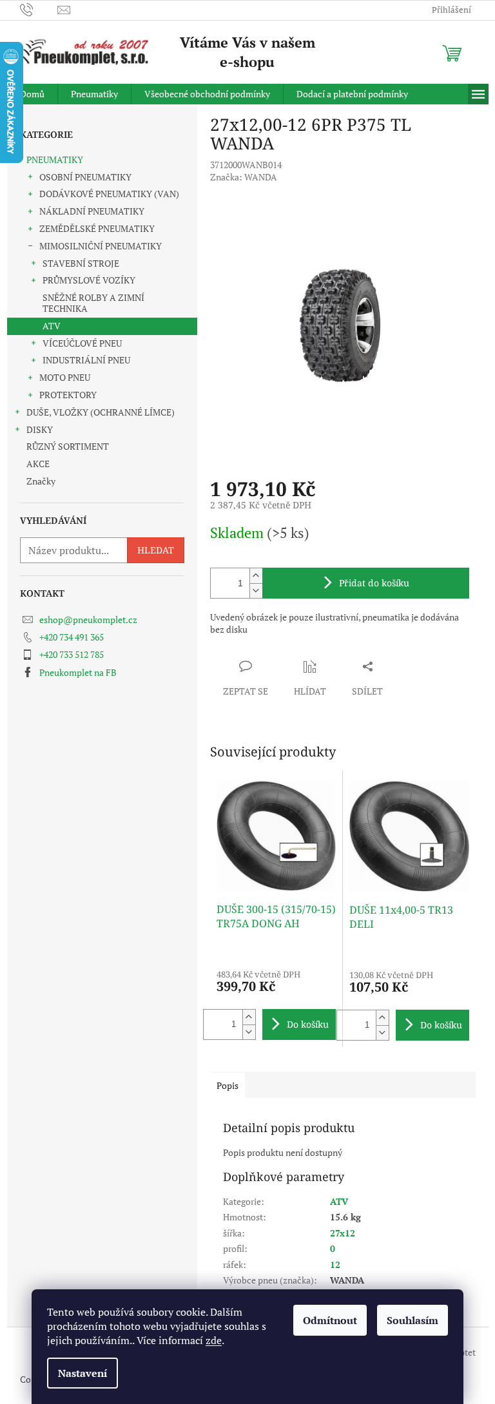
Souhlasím (412, 1320)
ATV (52, 326)
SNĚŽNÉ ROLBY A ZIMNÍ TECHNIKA (93, 302)
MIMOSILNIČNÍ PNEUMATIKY (100, 246)
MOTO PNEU (64, 377)
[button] (248, 1017)
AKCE (38, 463)
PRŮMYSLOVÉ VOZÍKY (89, 280)
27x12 (342, 1233)
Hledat (155, 550)
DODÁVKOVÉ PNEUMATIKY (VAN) (109, 194)
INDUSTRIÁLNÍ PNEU (86, 360)
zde (214, 1340)
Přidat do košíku (374, 583)
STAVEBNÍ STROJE (81, 263)
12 (335, 1264)
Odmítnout (330, 1320)
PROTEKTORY (68, 395)
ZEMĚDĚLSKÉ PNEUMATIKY (97, 228)
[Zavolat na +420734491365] (39, 9)
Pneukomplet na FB (78, 672)
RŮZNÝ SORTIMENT (67, 446)
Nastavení (82, 1373)
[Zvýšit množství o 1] (255, 575)
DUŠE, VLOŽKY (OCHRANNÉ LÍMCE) (100, 412)
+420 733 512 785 (71, 654)
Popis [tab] (227, 1085)
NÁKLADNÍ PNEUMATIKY (91, 211)
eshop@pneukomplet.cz (88, 619)
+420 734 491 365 (71, 637)
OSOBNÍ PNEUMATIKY (85, 177)
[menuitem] (32, 94)
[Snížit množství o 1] (255, 590)
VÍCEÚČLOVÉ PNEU (82, 343)
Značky (40, 481)
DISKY (39, 429)
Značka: (243, 177)
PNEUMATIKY (54, 159)
